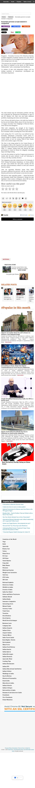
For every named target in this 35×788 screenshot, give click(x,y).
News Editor (27, 26)
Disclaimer (14, 748)
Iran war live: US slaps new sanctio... (20, 297)
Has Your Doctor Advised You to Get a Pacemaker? (16, 517)
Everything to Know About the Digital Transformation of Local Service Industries (15, 366)
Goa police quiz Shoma (12, 274)
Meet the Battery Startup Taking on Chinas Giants (16, 463)
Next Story (22, 270)
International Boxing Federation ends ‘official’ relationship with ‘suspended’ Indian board (18, 520)
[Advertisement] (17, 93)
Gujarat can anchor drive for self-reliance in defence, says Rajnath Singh (15, 333)
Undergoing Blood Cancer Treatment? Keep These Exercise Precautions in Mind (16, 528)
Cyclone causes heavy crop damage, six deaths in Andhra (20, 267)
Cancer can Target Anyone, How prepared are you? (16, 523)
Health (12, 1)
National (10, 17)
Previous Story (10, 264)
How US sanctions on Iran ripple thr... (8, 297)
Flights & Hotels (27, 1)
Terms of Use (21, 748)
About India (6, 1)
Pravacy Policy (8, 748)
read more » (8, 342)
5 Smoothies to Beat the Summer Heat (13, 504)
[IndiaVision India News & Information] (18, 8)
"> (21, 32)
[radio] (2, 189)
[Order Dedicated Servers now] (14, 490)
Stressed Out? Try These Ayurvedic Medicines (15, 525)
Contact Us (27, 748)
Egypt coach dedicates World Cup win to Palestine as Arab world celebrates (14, 432)
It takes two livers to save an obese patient (14, 507)
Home (3, 17)
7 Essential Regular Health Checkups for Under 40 (16, 532)
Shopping (19, 1)
